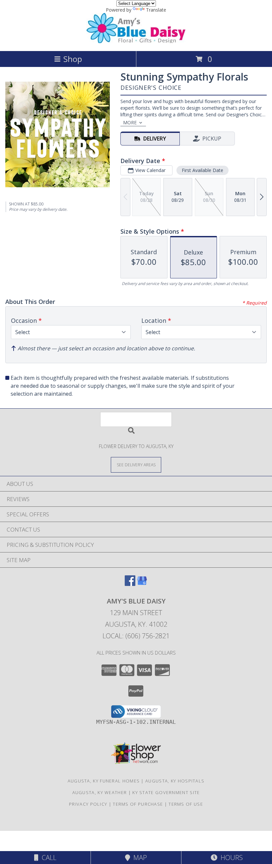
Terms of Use (186, 804)
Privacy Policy (88, 804)
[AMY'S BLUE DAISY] (136, 41)
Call (47, 857)
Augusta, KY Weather (99, 792)
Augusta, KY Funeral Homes (104, 781)
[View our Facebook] (130, 584)
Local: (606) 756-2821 (136, 635)
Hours (230, 857)
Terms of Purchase (138, 804)
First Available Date (202, 170)
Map (138, 857)
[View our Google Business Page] (142, 584)
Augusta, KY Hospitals (174, 781)
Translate (156, 10)
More (130, 122)
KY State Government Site (166, 792)
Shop (72, 58)
